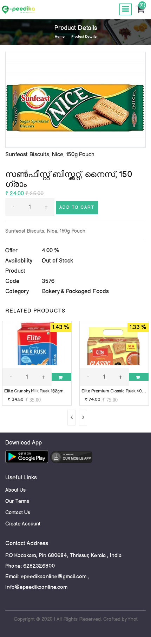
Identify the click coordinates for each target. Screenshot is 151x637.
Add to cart (76, 207)
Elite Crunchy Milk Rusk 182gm (34, 391)
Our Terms (17, 501)
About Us (15, 490)
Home (60, 36)
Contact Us (17, 513)
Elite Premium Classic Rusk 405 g (114, 391)
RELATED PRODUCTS (35, 311)
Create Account (22, 524)
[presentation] (71, 417)
